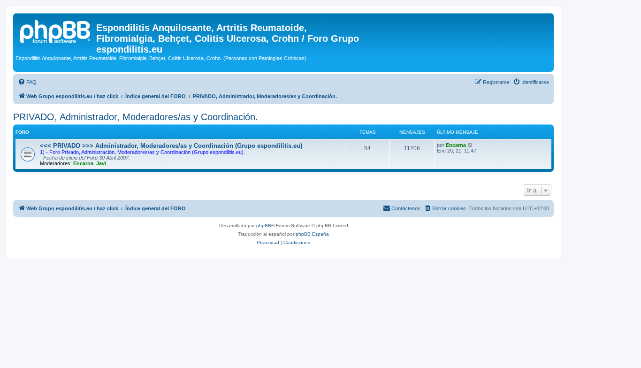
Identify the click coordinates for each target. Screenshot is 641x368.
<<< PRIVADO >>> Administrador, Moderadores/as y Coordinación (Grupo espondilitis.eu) (171, 145)
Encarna (83, 163)
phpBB (263, 225)
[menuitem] (27, 82)
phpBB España (312, 234)
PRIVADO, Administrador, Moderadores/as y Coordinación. (135, 117)
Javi (101, 163)
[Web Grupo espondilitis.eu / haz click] (55, 30)
